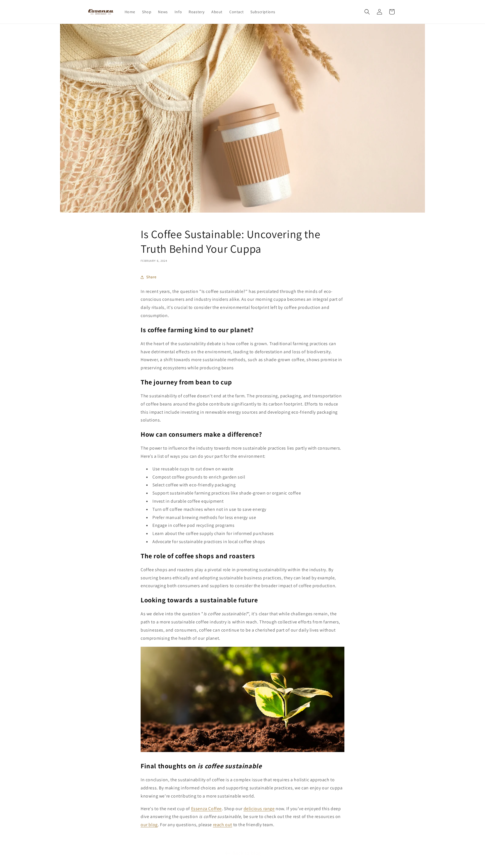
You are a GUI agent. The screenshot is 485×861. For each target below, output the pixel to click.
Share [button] (151, 276)
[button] (367, 12)
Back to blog (246, 853)
